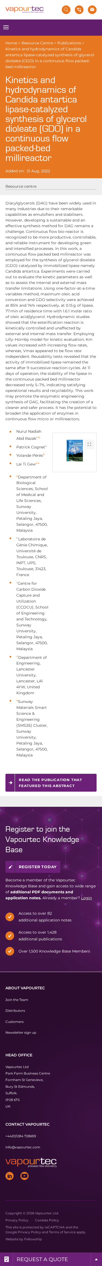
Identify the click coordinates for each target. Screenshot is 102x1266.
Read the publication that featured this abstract (50, 783)
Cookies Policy (47, 1220)
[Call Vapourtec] (79, 9)
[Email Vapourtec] (92, 9)
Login (86, 897)
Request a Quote (42, 1259)
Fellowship (33, 1239)
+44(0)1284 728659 (20, 1136)
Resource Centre (37, 43)
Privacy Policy (17, 1220)
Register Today (38, 866)
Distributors (15, 1011)
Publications (69, 43)
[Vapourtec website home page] (24, 10)
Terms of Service (62, 1232)
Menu (6, 27)
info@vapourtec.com (22, 1147)
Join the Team (16, 1000)
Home (11, 43)
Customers (14, 1021)
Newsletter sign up (20, 1032)
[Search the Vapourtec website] (66, 9)
